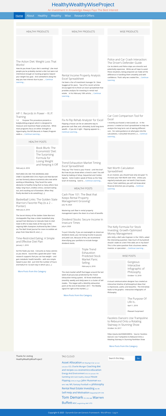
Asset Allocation (72, 362)
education (95, 369)
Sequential (94, 393)
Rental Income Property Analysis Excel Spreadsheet (81, 76)
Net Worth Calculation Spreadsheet (121, 169)
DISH (76, 370)
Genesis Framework (90, 412)
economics (84, 369)
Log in (115, 412)
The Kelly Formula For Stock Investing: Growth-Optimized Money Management (125, 230)
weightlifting (81, 403)
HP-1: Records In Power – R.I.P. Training (34, 114)
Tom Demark (72, 397)
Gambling (66, 377)
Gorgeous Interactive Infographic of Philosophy (136, 267)
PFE (90, 385)
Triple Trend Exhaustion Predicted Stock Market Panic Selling (91, 255)
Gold (76, 377)
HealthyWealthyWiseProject (83, 4)
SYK (102, 393)
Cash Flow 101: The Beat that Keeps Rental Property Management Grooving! (79, 198)
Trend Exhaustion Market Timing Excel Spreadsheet (81, 164)
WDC (75, 403)
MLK (99, 381)
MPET (63, 385)
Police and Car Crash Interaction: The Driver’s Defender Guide (127, 61)
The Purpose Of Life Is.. (137, 300)
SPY (99, 393)
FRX (97, 373)
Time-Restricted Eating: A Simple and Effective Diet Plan (35, 239)
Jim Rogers (77, 381)
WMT (87, 403)
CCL (70, 366)
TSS (84, 398)
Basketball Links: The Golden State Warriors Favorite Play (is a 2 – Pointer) (36, 202)
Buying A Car (89, 363)
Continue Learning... (32, 134)
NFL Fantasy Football (78, 384)
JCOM (72, 381)
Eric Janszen (92, 373)
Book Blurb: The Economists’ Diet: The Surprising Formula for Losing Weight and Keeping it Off (47, 156)
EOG (86, 373)
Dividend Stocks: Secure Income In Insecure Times (82, 221)
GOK (72, 377)
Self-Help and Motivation (75, 392)
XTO (90, 403)
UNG (87, 398)
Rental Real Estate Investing (78, 388)
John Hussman (89, 380)
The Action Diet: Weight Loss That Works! (36, 63)
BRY (83, 363)
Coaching (91, 366)
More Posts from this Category (32, 271)
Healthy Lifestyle (84, 377)
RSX (96, 389)
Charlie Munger (79, 366)
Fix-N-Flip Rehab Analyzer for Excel (82, 120)
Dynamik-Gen (72, 412)
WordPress (106, 412)
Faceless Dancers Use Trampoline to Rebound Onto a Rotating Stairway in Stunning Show (128, 321)
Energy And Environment (73, 373)
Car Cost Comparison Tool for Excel (125, 117)
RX (99, 389)
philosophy (98, 384)
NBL (67, 384)
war (91, 398)
